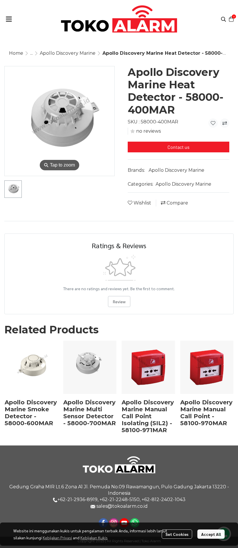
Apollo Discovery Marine (67, 53)
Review (119, 301)
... (31, 53)
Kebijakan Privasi (57, 537)
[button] (223, 19)
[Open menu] (9, 19)
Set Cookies (176, 534)
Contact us (178, 147)
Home (16, 53)
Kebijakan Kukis (94, 537)
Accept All (211, 534)
